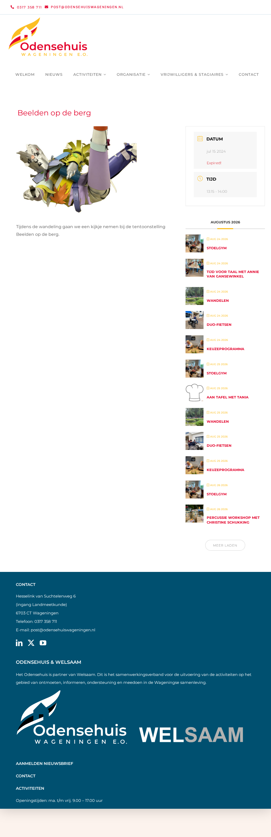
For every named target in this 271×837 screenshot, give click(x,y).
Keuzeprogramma (225, 349)
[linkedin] (19, 642)
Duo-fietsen (219, 324)
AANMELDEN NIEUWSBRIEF (44, 763)
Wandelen (218, 300)
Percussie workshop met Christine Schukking (233, 519)
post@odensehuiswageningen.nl (63, 629)
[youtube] (43, 642)
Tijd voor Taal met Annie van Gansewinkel (233, 274)
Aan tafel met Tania (228, 397)
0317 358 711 (45, 621)
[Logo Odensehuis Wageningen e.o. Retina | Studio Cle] (48, 19)
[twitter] (31, 642)
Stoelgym (217, 248)
